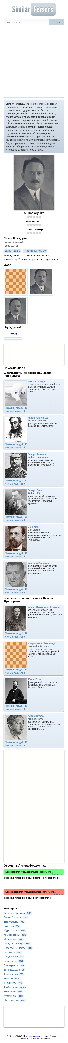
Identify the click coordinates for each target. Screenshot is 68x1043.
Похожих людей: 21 (16, 480)
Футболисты (15, 987)
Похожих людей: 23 (16, 517)
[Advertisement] (34, 61)
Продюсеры (13, 956)
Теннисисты (13, 974)
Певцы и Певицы (17, 943)
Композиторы (15, 934)
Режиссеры (13, 960)
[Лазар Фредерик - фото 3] (16, 324)
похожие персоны (35, 251)
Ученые (11, 978)
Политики (12, 952)
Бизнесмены (14, 921)
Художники (13, 995)
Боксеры (11, 926)
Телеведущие (14, 969)
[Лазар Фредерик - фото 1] (16, 294)
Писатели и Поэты (18, 947)
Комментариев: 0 (15, 411)
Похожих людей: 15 (16, 444)
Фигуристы (13, 982)
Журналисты (14, 930)
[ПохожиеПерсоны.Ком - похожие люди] (34, 9)
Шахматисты (14, 1000)
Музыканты (13, 939)
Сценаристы (14, 965)
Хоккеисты (13, 991)
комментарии (12, 251)
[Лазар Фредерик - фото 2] (41, 294)
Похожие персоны (31, 1036)
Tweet (13, 334)
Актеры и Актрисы (17, 912)
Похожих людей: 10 (16, 408)
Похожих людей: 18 (16, 633)
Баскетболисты (15, 917)
